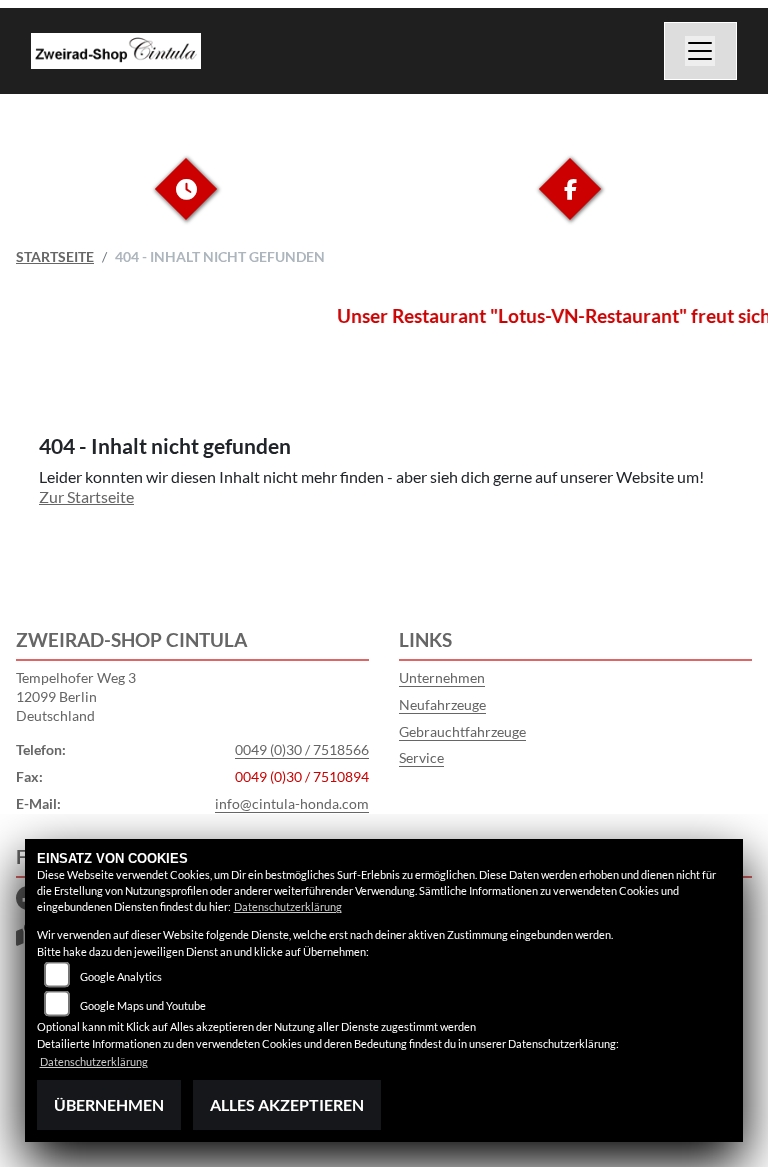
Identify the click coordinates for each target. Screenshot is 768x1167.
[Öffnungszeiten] (186, 204)
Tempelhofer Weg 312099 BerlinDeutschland (76, 696)
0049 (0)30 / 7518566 (302, 749)
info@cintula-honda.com (292, 803)
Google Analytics (121, 976)
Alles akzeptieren (287, 1104)
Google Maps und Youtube (143, 1005)
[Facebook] (570, 204)
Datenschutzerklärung (288, 906)
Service (421, 757)
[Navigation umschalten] (701, 51)
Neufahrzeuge (442, 704)
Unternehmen (442, 677)
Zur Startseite (86, 496)
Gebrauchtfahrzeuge (462, 731)
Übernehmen (109, 1104)
